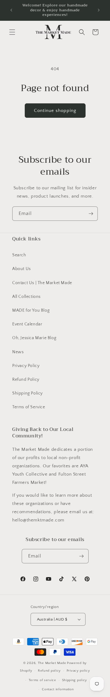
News (18, 352)
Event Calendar (27, 324)
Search (19, 255)
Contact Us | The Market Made (42, 282)
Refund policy (49, 671)
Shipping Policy (27, 393)
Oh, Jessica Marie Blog (34, 338)
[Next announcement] (98, 10)
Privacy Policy (25, 365)
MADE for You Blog (31, 310)
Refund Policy (25, 379)
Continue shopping (55, 110)
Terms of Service (28, 407)
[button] (12, 32)
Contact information (58, 689)
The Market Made (52, 663)
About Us (21, 268)
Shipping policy (74, 680)
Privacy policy (78, 671)
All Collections (26, 296)
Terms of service (42, 680)
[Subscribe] (90, 213)
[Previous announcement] (11, 10)
